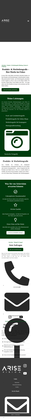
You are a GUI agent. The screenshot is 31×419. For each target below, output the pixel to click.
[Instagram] (10, 317)
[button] (28, 21)
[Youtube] (21, 317)
